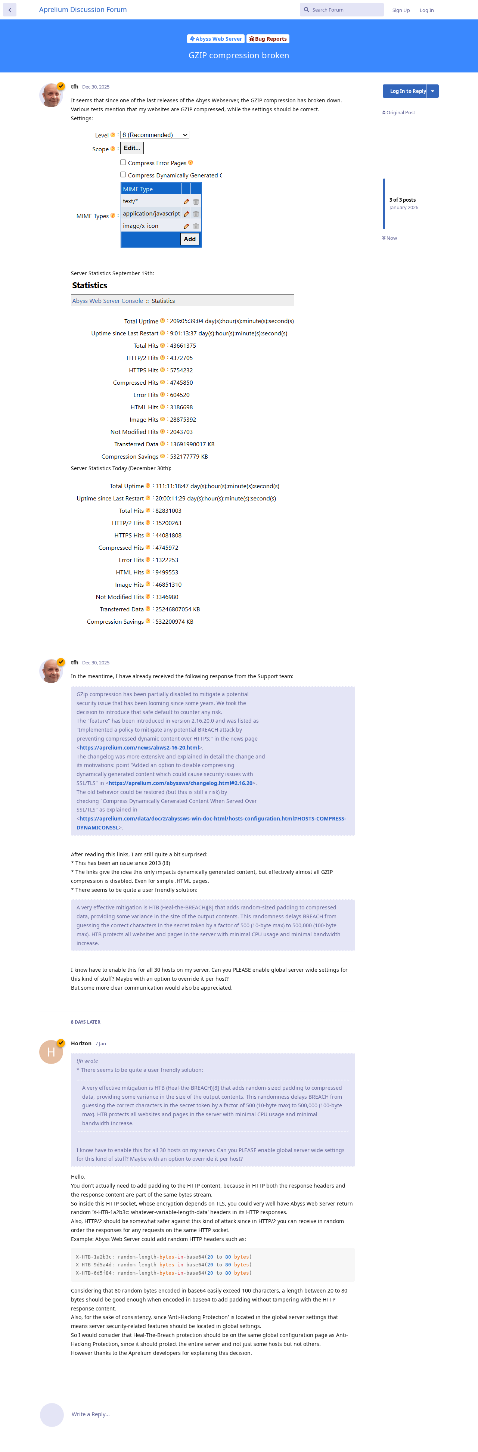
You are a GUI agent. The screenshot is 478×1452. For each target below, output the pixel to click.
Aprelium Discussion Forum (83, 9)
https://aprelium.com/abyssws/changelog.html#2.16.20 (180, 782)
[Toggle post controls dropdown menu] (348, 638)
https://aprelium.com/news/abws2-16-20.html (139, 747)
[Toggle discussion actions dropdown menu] (432, 91)
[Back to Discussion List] (9, 9)
